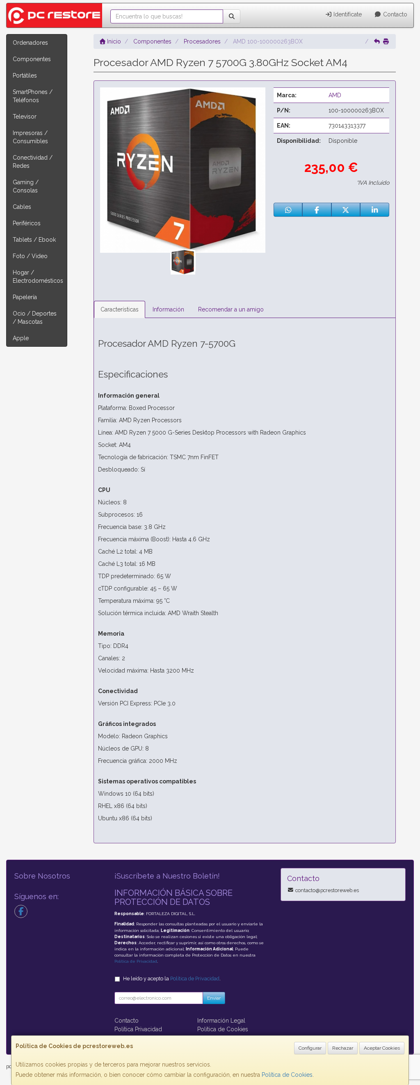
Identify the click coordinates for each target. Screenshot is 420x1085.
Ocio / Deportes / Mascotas (35, 317)
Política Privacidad (138, 1029)
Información (168, 309)
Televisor (25, 116)
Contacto (394, 14)
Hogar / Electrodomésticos (38, 276)
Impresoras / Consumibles (30, 137)
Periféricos (27, 223)
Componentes (32, 59)
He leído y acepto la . (172, 978)
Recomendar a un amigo (231, 309)
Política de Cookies (287, 1074)
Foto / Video (30, 256)
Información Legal (221, 1020)
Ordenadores (30, 42)
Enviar (214, 998)
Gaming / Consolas (26, 186)
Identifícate (347, 14)
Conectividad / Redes (32, 161)
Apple (21, 338)
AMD (335, 95)
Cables (22, 207)
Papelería (25, 297)
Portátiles (25, 75)
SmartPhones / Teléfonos (32, 96)
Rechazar (342, 1048)
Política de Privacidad (135, 961)
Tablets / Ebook (34, 239)
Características (119, 309)
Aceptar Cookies (382, 1048)
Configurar (310, 1048)
